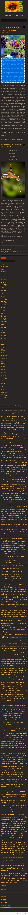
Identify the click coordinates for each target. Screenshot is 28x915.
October (10, 688)
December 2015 (4, 339)
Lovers (20, 646)
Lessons (24, 634)
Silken (14, 779)
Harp (7, 589)
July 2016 (3, 329)
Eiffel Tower (5, 511)
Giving (18, 563)
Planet (21, 709)
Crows (13, 486)
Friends (19, 549)
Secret (25, 763)
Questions (3, 733)
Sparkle (11, 796)
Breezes (7, 447)
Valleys (2, 848)
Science (21, 761)
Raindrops (12, 735)
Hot (4, 607)
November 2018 (4, 285)
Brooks (12, 449)
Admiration (18, 403)
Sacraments (19, 755)
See (9, 766)
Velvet (18, 848)
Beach (24, 420)
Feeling (2, 531)
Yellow (25, 880)
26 (23, 27)
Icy (17, 612)
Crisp (23, 484)
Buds (24, 449)
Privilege (9, 727)
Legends (16, 634)
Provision (21, 728)
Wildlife (23, 863)
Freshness (12, 549)
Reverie (22, 745)
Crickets (16, 484)
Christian (3, 467)
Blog (20, 434)
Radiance (21, 733)
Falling (25, 524)
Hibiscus (5, 599)
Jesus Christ (9, 620)
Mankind (12, 650)
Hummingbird (4, 610)
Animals (20, 410)
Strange (16, 809)
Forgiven (2, 545)
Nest (12, 682)
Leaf (23, 632)
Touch (20, 837)
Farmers (12, 527)
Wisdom (3, 870)
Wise (8, 870)
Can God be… (3, 271)
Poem (20, 713)
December (3, 495)
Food (6, 543)
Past (6, 698)
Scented (15, 761)
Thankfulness (12, 829)
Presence (8, 725)
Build (4, 451)
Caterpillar (10, 457)
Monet (2, 665)
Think (5, 831)
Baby (24, 418)
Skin (13, 782)
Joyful (5, 623)
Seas (11, 763)
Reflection (3, 739)
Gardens (10, 559)
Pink (5, 709)
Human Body (6, 608)
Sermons (20, 770)
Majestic (20, 648)
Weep (6, 858)
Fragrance (4, 547)
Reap (10, 737)
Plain (15, 709)
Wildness (2, 865)
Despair (8, 499)
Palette (23, 692)
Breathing (21, 445)
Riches (2, 749)
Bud (22, 449)
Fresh (8, 549)
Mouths (12, 674)
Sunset (9, 819)
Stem (26, 805)
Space (24, 794)
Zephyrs (15, 882)
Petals (23, 705)
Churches (2, 469)
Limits (7, 640)
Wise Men (11, 870)
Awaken (5, 418)
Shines (17, 774)
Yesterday (6, 882)
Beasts (10, 423)
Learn (4, 634)
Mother (5, 672)
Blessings (14, 434)
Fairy (2, 524)
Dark (10, 491)
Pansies (5, 694)
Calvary (25, 453)
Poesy (2, 715)
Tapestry (24, 823)
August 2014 (3, 364)
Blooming (10, 436)
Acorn (11, 403)
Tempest (21, 825)
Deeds (7, 495)
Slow (24, 782)
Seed (12, 766)
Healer (7, 591)
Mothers (15, 672)
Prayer (14, 722)
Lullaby (2, 648)
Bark (20, 420)
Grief (10, 581)
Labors (20, 627)
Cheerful (5, 462)
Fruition (2, 553)
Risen (24, 749)
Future (18, 553)
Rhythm (13, 747)
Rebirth (15, 737)
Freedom (22, 547)
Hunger (14, 610)
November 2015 (4, 341)
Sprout (22, 803)
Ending (20, 513)
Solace (10, 789)
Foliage (2, 543)
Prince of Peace (24, 724)
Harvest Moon (15, 589)
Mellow (15, 654)
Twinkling (19, 844)
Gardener (10, 556)
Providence (17, 728)
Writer (23, 878)
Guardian (12, 582)
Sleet (22, 782)
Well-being (19, 858)
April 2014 (3, 370)
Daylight (12, 493)
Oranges (14, 690)
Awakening (9, 418)
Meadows (23, 652)
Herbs (2, 599)
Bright (21, 447)
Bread (20, 443)
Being (21, 425)
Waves (2, 857)
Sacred (24, 755)
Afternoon (3, 406)
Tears (18, 825)
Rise (21, 749)
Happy (10, 587)
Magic (11, 648)
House (9, 607)
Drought (6, 507)
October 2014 (4, 361)
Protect (6, 728)
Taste (2, 825)
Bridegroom (14, 447)
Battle (22, 420)
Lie (1, 637)
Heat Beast (3, 597)
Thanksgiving (22, 829)
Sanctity (8, 759)
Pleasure (6, 713)
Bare (18, 420)
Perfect (24, 703)
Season (14, 763)
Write (21, 878)
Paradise (16, 694)
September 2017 (4, 307)
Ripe (16, 749)
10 (23, 144)
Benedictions (21, 427)
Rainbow (3, 735)
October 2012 (4, 398)
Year (18, 880)
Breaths (24, 445)
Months (8, 665)
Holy (7, 602)
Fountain (12, 545)
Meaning (2, 654)
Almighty (20, 406)
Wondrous (24, 873)
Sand (16, 759)
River (2, 750)
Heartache (10, 594)
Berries (7, 429)
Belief (24, 425)
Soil (8, 789)
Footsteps (10, 543)
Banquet (15, 420)
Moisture (15, 663)
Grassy (12, 576)
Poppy (21, 717)
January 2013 (3, 394)
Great (11, 578)
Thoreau (10, 831)
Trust (17, 842)
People (13, 703)
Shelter (21, 772)
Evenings (10, 517)
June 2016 (3, 330)
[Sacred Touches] (14, 12)
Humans (15, 608)
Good (17, 568)
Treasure (10, 840)
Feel (26, 529)
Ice (15, 612)
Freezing (3, 549)
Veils (15, 848)
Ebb (11, 509)
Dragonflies (6, 504)
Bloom (3, 436)
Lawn (21, 632)
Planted (5, 711)
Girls (13, 563)
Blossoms (9, 438)
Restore (12, 743)
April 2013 (3, 389)
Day (5, 493)
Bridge (17, 447)
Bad (6, 420)
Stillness (12, 807)
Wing (4, 868)
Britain (24, 447)
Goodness (4, 571)
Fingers (24, 534)
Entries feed (3, 899)
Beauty (21, 423)
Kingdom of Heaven (19, 625)
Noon (12, 684)
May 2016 (3, 332)
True (11, 842)
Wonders (18, 873)
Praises (7, 722)
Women (2, 873)
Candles (14, 455)
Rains (19, 735)
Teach (10, 825)
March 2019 (3, 279)
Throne (14, 833)
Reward (25, 745)
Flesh (2, 538)
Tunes (10, 844)
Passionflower (21, 696)
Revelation (3, 745)
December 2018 (4, 284)
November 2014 (4, 360)
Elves (19, 511)
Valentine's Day (24, 846)
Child (15, 462)
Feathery (15, 529)
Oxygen (6, 692)
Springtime (12, 803)
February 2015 (4, 355)
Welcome (12, 858)
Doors (22, 501)
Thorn (14, 831)
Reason (12, 737)
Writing (5, 880)
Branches (13, 443)
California (19, 453)
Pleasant (22, 711)
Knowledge (13, 627)
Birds (22, 429)
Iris (6, 618)
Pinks (8, 709)
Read (2, 737)
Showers (3, 776)
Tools (14, 837)
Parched (23, 694)
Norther (18, 684)
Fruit (12, 551)
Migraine (20, 659)
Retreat (22, 743)
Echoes (19, 509)
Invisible (22, 616)
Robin (10, 750)
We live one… (3, 269)
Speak (25, 796)
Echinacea (14, 509)
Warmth (12, 855)
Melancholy (11, 654)
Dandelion (7, 491)
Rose (17, 753)
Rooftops (4, 753)
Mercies (18, 657)
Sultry (6, 814)
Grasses (19, 574)
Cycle (25, 486)
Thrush (17, 833)
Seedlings (16, 766)
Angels (10, 410)
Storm (2, 809)
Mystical (5, 679)
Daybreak (8, 493)
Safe (16, 757)
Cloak (23, 469)
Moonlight (13, 668)
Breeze (3, 447)
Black (12, 432)
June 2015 (3, 349)
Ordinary (3, 692)
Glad (21, 563)
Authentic (7, 416)
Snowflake (12, 786)
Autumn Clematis (19, 416)
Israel (8, 618)
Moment (19, 663)
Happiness (4, 587)
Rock (19, 750)
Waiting (18, 852)
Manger (8, 650)
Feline (12, 531)
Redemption (22, 737)
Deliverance (16, 497)
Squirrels (3, 805)
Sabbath (6, 755)
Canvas (20, 455)
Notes (24, 684)
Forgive (23, 543)
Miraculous (16, 661)
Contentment (24, 477)
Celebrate (23, 457)
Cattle (20, 457)
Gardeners (15, 556)
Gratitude (4, 578)
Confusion (11, 477)
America (17, 408)
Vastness (5, 848)
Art (11, 413)
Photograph (7, 707)
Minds (2, 661)
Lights (16, 637)
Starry (19, 805)
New (17, 682)
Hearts (20, 594)
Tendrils (19, 827)
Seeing (6, 768)
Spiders (21, 797)
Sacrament (10, 755)
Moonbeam (17, 665)
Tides (8, 835)
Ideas (21, 612)
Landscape (13, 629)
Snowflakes (16, 786)
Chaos (7, 460)
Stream (24, 809)
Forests (20, 543)
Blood (23, 434)
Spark (8, 796)
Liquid (11, 640)
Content (19, 477)
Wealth (5, 857)
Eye (25, 519)
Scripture (4, 763)
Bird (14, 429)
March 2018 (3, 298)
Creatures (8, 484)
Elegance (9, 511)
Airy (13, 406)
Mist (2, 663)
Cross (7, 486)
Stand (14, 805)
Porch (24, 717)
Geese (22, 558)
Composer (2, 477)
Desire (2, 499)
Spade (5, 796)
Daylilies (16, 493)
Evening (6, 517)
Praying (21, 722)
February (19, 529)
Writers (2, 880)
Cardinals (24, 455)
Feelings (6, 531)
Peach (2, 703)
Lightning (12, 637)
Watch (16, 855)
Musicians (6, 677)
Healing (11, 591)
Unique (13, 846)
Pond (11, 717)
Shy (8, 776)
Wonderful (13, 873)
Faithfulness (18, 524)
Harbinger (14, 587)
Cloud (25, 469)
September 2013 (4, 381)
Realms (7, 737)
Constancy (15, 477)
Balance (8, 420)
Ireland (25, 616)
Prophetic (24, 727)
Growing (2, 582)
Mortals (21, 670)
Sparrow (18, 796)
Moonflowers (8, 668)
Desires (5, 499)
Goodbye (20, 568)
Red (18, 737)
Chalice (16, 459)
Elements (13, 511)
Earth (24, 507)
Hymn (10, 612)
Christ (25, 465)
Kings (24, 625)
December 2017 (4, 302)
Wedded (19, 857)
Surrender (10, 821)
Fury (15, 553)
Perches (16, 703)
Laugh (2, 632)
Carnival (4, 457)
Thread (25, 831)
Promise (13, 727)
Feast (23, 527)
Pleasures (11, 713)
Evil (13, 517)
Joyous (8, 623)
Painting (20, 692)
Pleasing (2, 713)
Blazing (21, 432)
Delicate (13, 495)
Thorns (16, 831)
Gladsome (8, 565)
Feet (9, 531)
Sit (8, 782)
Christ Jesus (12, 467)
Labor (18, 627)
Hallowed (12, 584)
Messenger (7, 659)
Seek (9, 768)
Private (5, 727)
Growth (6, 582)
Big (12, 429)
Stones (19, 807)
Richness (5, 749)
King (9, 625)
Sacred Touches (14, 15)
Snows (20, 786)
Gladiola (24, 563)
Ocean (2, 688)
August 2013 (3, 383)
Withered (14, 870)
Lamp (5, 629)
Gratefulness (20, 576)
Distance (4, 501)
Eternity (21, 515)
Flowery (14, 541)
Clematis (19, 469)
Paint (11, 692)
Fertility (23, 531)
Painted (14, 692)
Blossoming (3, 438)
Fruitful (15, 551)
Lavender (11, 632)
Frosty (7, 551)
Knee (9, 627)
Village (8, 850)
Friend (15, 549)
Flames (22, 536)
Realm (4, 737)
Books (18, 440)
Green (19, 578)
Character (14, 460)
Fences (17, 531)
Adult (24, 403)
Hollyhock (25, 599)
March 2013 (3, 391)
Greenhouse (4, 581)
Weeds (2, 858)
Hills (12, 599)
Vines (13, 850)
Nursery (14, 686)
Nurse (11, 686)
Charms (24, 460)
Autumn (12, 416)
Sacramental (15, 755)
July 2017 (3, 310)
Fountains (16, 545)
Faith (8, 524)
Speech (6, 797)
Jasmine (19, 618)
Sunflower (13, 817)
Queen (21, 730)
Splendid (18, 800)
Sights (13, 776)
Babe (22, 418)
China (8, 465)
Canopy (18, 455)
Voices (15, 852)
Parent (2, 696)
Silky (16, 779)
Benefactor (3, 429)
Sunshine (17, 819)
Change (23, 459)
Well (15, 858)
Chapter (10, 460)
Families (2, 527)
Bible (10, 429)
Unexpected (9, 846)
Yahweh (9, 880)
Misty (7, 663)
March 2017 (3, 316)
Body (5, 440)
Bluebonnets (21, 438)
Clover (13, 471)
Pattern (2, 700)
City (11, 469)
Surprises (7, 821)
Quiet (7, 733)
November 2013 (4, 378)
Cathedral (14, 457)
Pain (9, 692)
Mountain (22, 672)
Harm (17, 587)
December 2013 (4, 377)
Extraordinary (21, 519)
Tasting (5, 825)
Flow (11, 538)
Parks (8, 696)
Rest (10, 743)
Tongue (7, 837)
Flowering (3, 541)
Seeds (21, 766)
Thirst (8, 831)
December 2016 (4, 321)
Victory (2, 850)
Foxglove (20, 545)
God (5, 568)
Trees (23, 840)
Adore (22, 403)
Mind (23, 659)
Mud (19, 674)
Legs (19, 634)
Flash (25, 536)
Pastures (11, 698)
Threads (2, 833)
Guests (15, 582)
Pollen (17, 715)
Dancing (3, 491)
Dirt (1, 501)
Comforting (23, 473)
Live (26, 640)
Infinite (17, 614)
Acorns (14, 403)
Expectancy (3, 519)
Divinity (15, 501)
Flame (19, 536)
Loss (25, 643)
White (12, 861)
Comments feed (4, 900)
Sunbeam (3, 817)
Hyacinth (2, 612)
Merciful (21, 657)
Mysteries (11, 677)
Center (13, 459)
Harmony (3, 589)
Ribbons (22, 747)
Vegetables (10, 848)
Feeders (23, 529)
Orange (11, 690)
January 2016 (3, 338)
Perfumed (7, 705)
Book (16, 440)
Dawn (25, 491)
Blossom (19, 436)
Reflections (7, 739)
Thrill (5, 833)
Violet (16, 850)
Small (2, 784)
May (15, 652)
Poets (14, 715)
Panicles (2, 694)
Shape (11, 772)
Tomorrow (3, 837)
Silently (9, 779)
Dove (25, 501)
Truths (23, 842)
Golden (12, 568)
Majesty (24, 648)
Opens (20, 688)
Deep (10, 495)
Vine (11, 850)
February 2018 (4, 299)
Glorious (21, 565)
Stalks (12, 805)
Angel (6, 410)
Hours (6, 606)
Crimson (20, 484)
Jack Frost (11, 618)
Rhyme (5, 747)
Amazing (13, 408)
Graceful (23, 571)
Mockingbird (10, 663)
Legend (12, 634)
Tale (15, 823)
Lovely (14, 646)
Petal (20, 705)
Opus (7, 690)
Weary (8, 857)
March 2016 (3, 335)
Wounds (15, 878)
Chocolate (11, 465)
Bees (2, 425)
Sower (18, 794)
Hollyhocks (3, 602)
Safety (19, 757)
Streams (3, 812)
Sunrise (5, 819)
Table (13, 823)
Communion (3, 476)
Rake (24, 735)
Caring (2, 457)
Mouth (9, 674)
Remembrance (15, 741)
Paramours (20, 694)
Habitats (2, 584)
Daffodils (6, 488)
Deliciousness (21, 495)
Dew (15, 499)
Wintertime (18, 868)
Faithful (12, 524)
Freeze (25, 547)
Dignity (24, 499)
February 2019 (4, 281)
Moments (23, 663)
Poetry (11, 715)
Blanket (15, 432)
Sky (16, 782)
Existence (24, 517)
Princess (2, 727)
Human (20, 607)
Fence (14, 531)
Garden (4, 556)
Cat (7, 457)
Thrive (11, 833)
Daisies (10, 488)
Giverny (15, 563)
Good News (10, 571)
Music (22, 674)
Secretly (2, 766)
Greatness (15, 578)
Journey (19, 620)
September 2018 (4, 288)
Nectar (2, 682)
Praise (3, 722)
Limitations (3, 640)
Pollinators (7, 717)
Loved (6, 646)
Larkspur (23, 629)
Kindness (5, 625)
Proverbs (13, 728)
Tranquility (6, 840)
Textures (2, 829)
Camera (3, 455)
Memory (8, 657)
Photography (18, 707)
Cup (23, 486)
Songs (7, 792)
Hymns (13, 612)
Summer (11, 814)
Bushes (16, 451)
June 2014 (3, 367)
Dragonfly (10, 504)
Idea (19, 612)
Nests (14, 682)
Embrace (22, 511)
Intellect (14, 616)
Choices (18, 465)
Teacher (14, 825)
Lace (23, 627)
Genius (10, 560)
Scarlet (6, 761)
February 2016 (4, 336)
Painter (17, 692)
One (15, 688)
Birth (6, 432)
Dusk (13, 507)
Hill (10, 599)
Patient (25, 698)
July (19, 623)
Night (20, 682)
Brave (17, 443)
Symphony (10, 823)
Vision (5, 852)
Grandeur (11, 574)
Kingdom (12, 625)
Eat (9, 509)
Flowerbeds (20, 538)
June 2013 (3, 386)
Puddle (24, 728)
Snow (8, 786)
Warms (8, 855)
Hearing (24, 591)
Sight (10, 776)
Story (12, 809)
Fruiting (23, 551)
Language (18, 629)
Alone (24, 406)
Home (2, 604)
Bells (8, 427)
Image (23, 612)
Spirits (6, 800)
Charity (17, 460)
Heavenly (14, 597)
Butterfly (10, 453)
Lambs (2, 629)
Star (17, 805)
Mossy (25, 670)
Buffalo (2, 451)
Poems (23, 713)
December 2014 (4, 358)
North (15, 684)
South (13, 794)
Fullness (9, 553)
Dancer (21, 488)
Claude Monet (14, 469)
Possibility (5, 719)
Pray (10, 722)
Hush (26, 610)
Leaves (8, 634)
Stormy (9, 809)
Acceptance (7, 403)
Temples (6, 827)
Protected (9, 728)
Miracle (5, 661)
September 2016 (4, 326)
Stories (23, 807)
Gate (18, 558)
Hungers (17, 610)
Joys (11, 623)
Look (16, 643)
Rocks (21, 750)
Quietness (10, 733)
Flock (7, 538)
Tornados (17, 837)
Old (13, 688)
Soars (25, 786)
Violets (19, 850)
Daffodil (2, 488)
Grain (6, 574)
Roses (21, 753)
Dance (14, 488)
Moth (2, 672)
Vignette (5, 850)
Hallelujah (8, 584)
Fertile (20, 531)
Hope (13, 604)
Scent (11, 761)
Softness (4, 789)
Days (19, 493)
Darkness (15, 491)
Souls (25, 792)
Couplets (16, 479)
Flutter (18, 541)
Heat (23, 594)
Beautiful (15, 423)
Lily (21, 637)
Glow (2, 568)
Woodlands (6, 875)
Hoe (16, 599)
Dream (17, 504)
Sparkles (15, 796)
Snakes (22, 784)
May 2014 (3, 369)
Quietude (14, 733)
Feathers (11, 529)
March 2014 (3, 372)
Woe (17, 870)
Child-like (19, 462)
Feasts (2, 529)
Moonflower (3, 668)
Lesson (21, 634)
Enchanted (15, 513)
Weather (12, 857)
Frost (4, 551)
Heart (5, 594)
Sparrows (22, 796)
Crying (17, 486)
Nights (24, 682)
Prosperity (3, 728)
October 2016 (4, 324)
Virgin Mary (23, 850)
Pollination (3, 717)
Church (22, 467)
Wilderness (6, 863)
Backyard (3, 420)
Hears (2, 594)
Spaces (2, 796)
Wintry (22, 868)
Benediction (15, 427)
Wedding (22, 857)
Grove (18, 581)
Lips (9, 640)
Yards (16, 880)
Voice (11, 852)
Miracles (10, 661)
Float (4, 538)
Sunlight (24, 817)
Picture (2, 709)
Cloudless (2, 471)
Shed (16, 772)
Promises (18, 727)
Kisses (7, 627)
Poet (4, 715)
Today (21, 835)
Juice (17, 623)
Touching (24, 837)
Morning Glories (5, 670)
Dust (16, 507)
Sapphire (21, 759)
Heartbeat (15, 594)
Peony (9, 703)
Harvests (20, 589)
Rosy (24, 753)
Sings (6, 782)
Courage (20, 479)
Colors (6, 474)
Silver (18, 779)
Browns (19, 449)
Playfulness (19, 711)
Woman (20, 870)
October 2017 (4, 305)
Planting (8, 711)
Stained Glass (8, 805)
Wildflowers (19, 863)
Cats (17, 457)
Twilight (15, 844)
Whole (19, 860)
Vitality (8, 852)
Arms (2, 413)
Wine (2, 868)
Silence (19, 777)
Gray (8, 578)
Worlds (7, 878)
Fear (20, 527)
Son (21, 789)
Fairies (23, 522)
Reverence (14, 745)
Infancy (12, 614)
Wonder (7, 873)
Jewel (13, 620)
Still (8, 807)
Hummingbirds (9, 610)
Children (4, 465)
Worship (11, 878)
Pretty (17, 724)
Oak (21, 686)
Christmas (17, 467)
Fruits (5, 553)
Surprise (3, 821)
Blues (25, 438)
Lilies (19, 637)
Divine (11, 501)
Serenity (16, 770)
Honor (9, 604)
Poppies (17, 717)
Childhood (24, 462)
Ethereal (24, 515)
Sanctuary (12, 759)
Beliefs (2, 427)
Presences (14, 724)
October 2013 (4, 380)
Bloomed (6, 436)
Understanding (4, 846)
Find (21, 533)
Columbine (14, 473)
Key (23, 623)
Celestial (7, 459)
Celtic (10, 459)
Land (7, 629)
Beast (4, 423)
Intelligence (18, 616)
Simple (21, 779)
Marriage (24, 650)
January (15, 618)
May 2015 (3, 350)
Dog (17, 501)
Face (8, 522)
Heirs (24, 597)
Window (13, 865)
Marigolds (20, 650)
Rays (26, 735)
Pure (10, 730)
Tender (10, 827)
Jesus (3, 620)
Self (13, 768)
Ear (18, 507)
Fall (23, 524)
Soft (2, 789)
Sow (16, 794)
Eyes (2, 522)
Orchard (20, 690)
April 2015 (3, 352)
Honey (6, 604)
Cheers (8, 462)
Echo (17, 509)
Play (15, 711)
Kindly (2, 625)
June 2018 (3, 293)
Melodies (19, 654)
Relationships (7, 741)
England (6, 515)
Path (15, 698)
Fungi (14, 553)
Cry (15, 486)
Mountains (4, 674)
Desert (20, 497)
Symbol (6, 823)
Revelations (8, 745)
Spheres (10, 797)
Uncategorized (4, 890)
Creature (3, 484)
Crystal (20, 486)
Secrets (6, 766)
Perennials (21, 703)
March (16, 650)
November (7, 686)
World (3, 878)
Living (4, 643)
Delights (12, 497)
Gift (7, 563)
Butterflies (4, 453)
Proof (21, 727)
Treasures (14, 840)
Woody (13, 875)
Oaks (23, 686)
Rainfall (15, 735)
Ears (20, 507)
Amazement (8, 408)
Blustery (2, 440)
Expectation (7, 519)
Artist (13, 413)
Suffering (3, 814)
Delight (3, 497)
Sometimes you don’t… (5, 272)
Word (16, 875)
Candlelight (10, 455)
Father (16, 527)
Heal (5, 591)
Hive (14, 599)
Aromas (8, 413)
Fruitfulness (19, 551)
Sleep (19, 782)
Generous (3, 560)
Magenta (8, 648)
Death (22, 493)
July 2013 (3, 384)
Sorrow (14, 792)
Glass (12, 565)
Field (5, 534)
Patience (22, 698)
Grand (8, 574)
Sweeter (18, 821)
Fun (11, 553)
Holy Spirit (17, 602)
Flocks (9, 538)
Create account (4, 896)
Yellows (2, 882)
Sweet (15, 821)
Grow (24, 581)
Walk (22, 852)
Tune (7, 844)
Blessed (3, 434)
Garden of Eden (4, 558)
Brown (16, 449)
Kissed (4, 627)
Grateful (16, 576)
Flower (14, 538)
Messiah (12, 659)
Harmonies (20, 587)
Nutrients (18, 686)
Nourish (2, 686)
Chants (4, 460)
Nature (21, 680)
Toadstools (18, 835)
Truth (20, 842)
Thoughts (21, 831)
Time (11, 835)
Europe (2, 517)
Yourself (9, 882)
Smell (5, 784)
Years (21, 880)
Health (17, 591)
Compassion (8, 476)
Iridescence (3, 618)
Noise (2, 684)
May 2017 (3, 313)
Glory (25, 565)
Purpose (17, 730)
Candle (6, 455)
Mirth (23, 661)
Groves (21, 581)
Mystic (2, 679)
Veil (13, 848)
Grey (8, 581)
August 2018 (3, 290)
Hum (16, 607)
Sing (25, 779)
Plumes (15, 713)
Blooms (14, 436)
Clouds (7, 471)
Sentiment (23, 768)
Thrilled (8, 833)
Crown (10, 486)
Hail (5, 584)
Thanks (17, 829)
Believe (5, 427)
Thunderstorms (4, 835)
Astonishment (21, 413)
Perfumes (11, 705)
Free (18, 547)
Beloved (11, 427)
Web (16, 857)
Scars (9, 761)
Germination (3, 563)
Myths (8, 679)
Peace (9, 700)
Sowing (21, 794)
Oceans (6, 688)
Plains (17, 709)
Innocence (3, 616)
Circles (8, 469)
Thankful (6, 829)
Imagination (7, 614)
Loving (24, 646)
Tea (8, 825)
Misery (25, 661)
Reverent (18, 745)
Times (14, 835)
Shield (11, 774)
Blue (13, 438)
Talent (18, 823)
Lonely (10, 643)
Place (10, 709)
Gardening (21, 556)
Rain (25, 733)
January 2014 (3, 375)
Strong (17, 812)
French (6, 549)
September (4, 770)
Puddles (2, 730)
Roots (14, 753)
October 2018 (4, 287)
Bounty (24, 440)
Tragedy (2, 840)
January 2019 (3, 282)
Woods (10, 875)
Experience (11, 519)
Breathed (13, 445)
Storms (6, 809)
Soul (22, 792)
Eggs (2, 511)
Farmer (9, 527)
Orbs (18, 690)
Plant (2, 711)
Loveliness (10, 646)
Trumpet (14, 842)
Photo (2, 707)
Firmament (13, 536)
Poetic (7, 715)
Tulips (4, 844)
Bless (23, 432)
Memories (3, 657)
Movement (16, 674)
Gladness (3, 565)
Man (5, 650)
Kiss (2, 627)
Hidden (8, 599)
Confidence (7, 477)
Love (3, 646)
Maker (2, 650)
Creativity (17, 481)
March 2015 (3, 353)
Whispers (7, 861)
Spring (3, 803)
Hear (21, 591)
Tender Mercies (15, 827)
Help (26, 597)
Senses (19, 768)
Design (23, 497)
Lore (22, 643)
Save (24, 759)
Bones (13, 440)
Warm (5, 855)
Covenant (25, 479)
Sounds (7, 794)
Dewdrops (19, 499)
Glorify (17, 565)
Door (19, 501)
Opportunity (3, 690)
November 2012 (4, 397)
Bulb (6, 451)
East (5, 509)
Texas (25, 827)
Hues (12, 607)
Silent (6, 779)
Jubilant (13, 623)
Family (5, 527)
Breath (3, 445)
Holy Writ (22, 602)
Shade (23, 770)
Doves (2, 504)
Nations (13, 679)
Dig (21, 499)
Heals (15, 591)
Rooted (10, 753)
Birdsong (3, 432)
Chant (2, 460)
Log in (2, 897)
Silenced (24, 776)
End (18, 513)
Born (22, 440)
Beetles (5, 425)
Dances (24, 488)
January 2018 (3, 301)
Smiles (18, 784)
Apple (16, 411)
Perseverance (16, 705)
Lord (19, 643)
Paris (5, 696)
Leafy (2, 634)
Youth (12, 882)
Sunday (6, 817)
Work (24, 875)
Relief (11, 741)
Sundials (9, 817)
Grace (19, 572)
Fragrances (9, 547)
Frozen (9, 551)
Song (24, 789)
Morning (22, 668)
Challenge (20, 459)
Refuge (15, 739)
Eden (23, 509)
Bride (10, 447)
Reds (26, 737)
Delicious (17, 495)
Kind (25, 623)
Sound (3, 794)
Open (17, 688)
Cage (16, 453)
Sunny (2, 819)
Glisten (14, 565)
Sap (18, 759)
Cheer (2, 462)
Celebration (3, 459)
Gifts (10, 563)
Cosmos (7, 479)
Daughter (20, 491)
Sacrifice (7, 757)
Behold (18, 425)
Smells (12, 784)
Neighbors (8, 682)
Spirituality (14, 800)
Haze (23, 589)
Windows (18, 865)
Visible (2, 852)
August (3, 416)
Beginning (9, 425)
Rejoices (23, 739)
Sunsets (13, 819)
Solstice (18, 789)
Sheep (18, 772)
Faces (11, 522)
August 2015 (3, 346)
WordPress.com (4, 902)
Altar (2, 408)
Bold (8, 440)
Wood (2, 875)
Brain (5, 443)
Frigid (2, 551)
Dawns (2, 493)
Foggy (23, 541)
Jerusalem (23, 618)
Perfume (3, 705)
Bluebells (17, 438)
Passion (11, 696)
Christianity (7, 467)
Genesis (7, 560)
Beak (2, 423)
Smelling (8, 784)
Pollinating (21, 715)
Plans (24, 709)
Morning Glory (12, 670)
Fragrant (14, 547)
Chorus (21, 465)
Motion (18, 672)
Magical (16, 648)
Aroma (4, 413)
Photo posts (3, 889)
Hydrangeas (7, 612)
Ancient (20, 408)
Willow (6, 865)
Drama (13, 504)
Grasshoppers (4, 576)
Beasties (7, 423)
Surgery (21, 819)
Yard (13, 880)
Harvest (10, 589)
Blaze (18, 432)
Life (4, 637)
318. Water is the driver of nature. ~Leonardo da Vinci (11, 145)
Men (12, 657)
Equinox (13, 515)
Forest (16, 543)
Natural (17, 679)
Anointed (23, 410)
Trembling (5, 842)
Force (13, 543)
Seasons (20, 763)
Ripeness (19, 749)
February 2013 (4, 392)
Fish (17, 536)
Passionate (15, 696)
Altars (4, 408)
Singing (3, 782)
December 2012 (4, 395)
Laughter (6, 632)
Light (8, 637)
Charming (20, 460)
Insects (10, 616)
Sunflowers (18, 817)
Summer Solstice (17, 814)
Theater (2, 831)
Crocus (25, 484)
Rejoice (19, 739)
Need (5, 682)
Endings (23, 513)
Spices (15, 797)
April (21, 412)
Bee (25, 423)
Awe (12, 418)
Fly (19, 541)
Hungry (21, 610)
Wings (8, 868)
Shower (23, 774)
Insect (7, 616)
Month (5, 665)
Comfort (18, 473)
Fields (9, 534)
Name (11, 679)
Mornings (18, 670)
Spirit (3, 800)
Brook (10, 449)
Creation (7, 482)
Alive (15, 406)
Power (10, 719)
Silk (12, 779)
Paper (9, 694)
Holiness (20, 599)
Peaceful (13, 700)
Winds (23, 865)
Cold (16, 471)
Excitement (16, 517)
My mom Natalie (4, 266)
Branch (8, 443)
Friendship (24, 549)
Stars (23, 805)
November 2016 (4, 322)
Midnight (16, 659)
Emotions (10, 513)
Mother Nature (10, 672)
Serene (12, 770)
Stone (16, 807)
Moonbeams (21, 665)
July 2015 (3, 347)
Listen (15, 640)
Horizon (24, 604)
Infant (15, 614)
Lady (25, 627)
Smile (15, 784)
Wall (23, 852)
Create (2, 481)
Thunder (21, 833)
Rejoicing (3, 741)
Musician (2, 677)
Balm (12, 420)
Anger (13, 410)
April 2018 (3, 296)
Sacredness (3, 757)
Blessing (8, 434)
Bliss (18, 434)
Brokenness (6, 449)
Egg (26, 509)
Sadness (13, 757)
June (21, 623)
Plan (19, 709)
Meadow (18, 652)
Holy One (11, 602)
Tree (18, 840)
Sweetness (23, 821)
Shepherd (3, 774)
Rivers (5, 750)
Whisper (3, 861)
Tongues (11, 837)
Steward (2, 807)
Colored (23, 471)
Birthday (9, 432)
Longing (13, 643)
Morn (17, 668)
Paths (17, 698)
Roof (2, 753)
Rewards (2, 747)
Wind (9, 865)
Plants (12, 711)
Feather (6, 529)
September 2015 (4, 344)
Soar (23, 786)
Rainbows (7, 735)
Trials (9, 842)
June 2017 (3, 312)
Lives (2, 643)
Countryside (12, 479)
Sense (15, 768)
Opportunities (24, 688)
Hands (20, 584)
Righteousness (10, 749)
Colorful (2, 473)
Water (20, 855)
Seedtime (3, 768)
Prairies (21, 719)
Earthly (2, 509)
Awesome (16, 418)
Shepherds (7, 774)
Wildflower (14, 863)
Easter (7, 509)
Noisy (8, 684)
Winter (13, 868)
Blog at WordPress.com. (5, 905)
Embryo (2, 513)
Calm (22, 453)
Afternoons (7, 406)
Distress (7, 501)
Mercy (25, 657)
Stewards (6, 807)
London (7, 643)
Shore (20, 774)
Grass (15, 574)
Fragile (23, 545)
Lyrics (5, 648)
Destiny (12, 499)
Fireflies (4, 536)
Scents (18, 761)
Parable (12, 694)
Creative (12, 481)
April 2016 (3, 333)
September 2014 (4, 363)
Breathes (17, 445)
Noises (5, 684)
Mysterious (17, 677)
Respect (6, 743)
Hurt (24, 610)
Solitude (14, 789)
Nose (21, 684)
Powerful (14, 719)
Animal (16, 410)
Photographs (13, 707)
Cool (2, 479)
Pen (7, 703)
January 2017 (3, 319)
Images (2, 614)
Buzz (14, 453)
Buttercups (19, 451)
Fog (21, 541)
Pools (14, 717)
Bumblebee (12, 451)
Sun (22, 814)
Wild (2, 863)
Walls (2, 855)
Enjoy (9, 515)
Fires (10, 536)
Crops (4, 486)
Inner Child (23, 614)
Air (11, 406)
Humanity (11, 608)
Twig (12, 844)
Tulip (2, 844)
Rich (25, 747)
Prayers (18, 722)
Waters (24, 855)
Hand (16, 584)
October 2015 (4, 343)
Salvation (3, 759)
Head (25, 589)
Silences (2, 779)
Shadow (3, 772)
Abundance (3, 403)
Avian (24, 416)
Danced (18, 488)
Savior (2, 761)
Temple (3, 827)
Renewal (2, 743)
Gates (20, 558)
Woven (18, 878)
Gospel (14, 571)
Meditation (7, 654)
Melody (24, 654)
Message (3, 659)
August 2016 (3, 327)
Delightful (8, 497)
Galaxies (21, 553)
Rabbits (17, 733)
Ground (14, 581)
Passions (3, 698)
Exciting (20, 517)
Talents (20, 823)
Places (12, 709)
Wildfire (10, 863)
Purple (13, 730)
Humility (22, 608)
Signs (16, 776)
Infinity (20, 614)
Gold (8, 568)
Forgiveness (7, 545)
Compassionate (15, 476)
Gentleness (18, 560)
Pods (17, 713)
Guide (18, 582)
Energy (3, 515)
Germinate (23, 560)
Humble (19, 608)
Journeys (23, 620)
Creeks (13, 484)
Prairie (18, 719)
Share (13, 772)
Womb (24, 870)
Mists (4, 663)
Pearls (4, 703)
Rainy (22, 735)
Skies (10, 782)
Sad (10, 757)
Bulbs (8, 451)
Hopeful (17, 604)
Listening (19, 640)
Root (7, 753)
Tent (22, 827)
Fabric (5, 521)
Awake (2, 418)
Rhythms (18, 747)
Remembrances (21, 741)
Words (20, 875)
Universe (18, 846)
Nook (10, 684)
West (22, 858)
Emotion (6, 513)
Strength (11, 812)
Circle (6, 469)
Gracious (3, 574)
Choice (15, 465)
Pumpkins (6, 730)
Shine (14, 774)
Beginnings (14, 425)
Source (10, 794)
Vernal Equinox (22, 848)
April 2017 (3, 315)
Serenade (9, 770)
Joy (2, 623)
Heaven (8, 597)
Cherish (11, 462)
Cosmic (4, 479)
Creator (22, 482)
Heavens (20, 597)
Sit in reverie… (4, 268)
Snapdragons (3, 786)
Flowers (9, 541)
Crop (2, 486)
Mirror (20, 661)
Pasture (8, 698)
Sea (8, 763)
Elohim (16, 511)
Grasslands (9, 576)
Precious (3, 724)
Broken (2, 449)
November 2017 (4, 304)
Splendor (23, 800)
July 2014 (3, 366)
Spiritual (10, 800)
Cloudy (11, 471)
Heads (2, 591)
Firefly (8, 536)
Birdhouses (18, 429)
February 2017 (4, 318)
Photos (23, 707)
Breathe (8, 445)
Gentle (14, 560)
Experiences (16, 519)
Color (20, 471)
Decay (25, 493)
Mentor (14, 657)
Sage (22, 757)
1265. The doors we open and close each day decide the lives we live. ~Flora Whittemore (10, 29)
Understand (23, 844)
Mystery (23, 677)
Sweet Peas (3, 823)
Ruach (2, 755)
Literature (23, 640)
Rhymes (9, 747)
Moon (12, 665)
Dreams (21, 504)
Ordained (25, 690)
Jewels (15, 620)
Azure (20, 418)
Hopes (20, 604)
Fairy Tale (5, 524)
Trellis (2, 842)
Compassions (21, 476)
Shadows (7, 772)
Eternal (17, 515)
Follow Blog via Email (6, 249)
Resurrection (17, 743)
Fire (2, 536)
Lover (17, 646)
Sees (11, 768)
